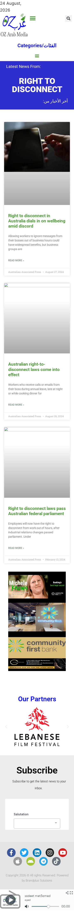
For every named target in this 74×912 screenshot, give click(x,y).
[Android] (30, 861)
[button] (32, 18)
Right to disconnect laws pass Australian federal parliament (37, 511)
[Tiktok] (56, 861)
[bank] (37, 669)
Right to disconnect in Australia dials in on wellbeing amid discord (36, 221)
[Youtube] (62, 852)
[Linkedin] (37, 852)
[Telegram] (43, 861)
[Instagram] (50, 852)
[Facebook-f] (11, 852)
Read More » (16, 260)
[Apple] (17, 861)
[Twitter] (24, 852)
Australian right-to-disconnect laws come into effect (34, 369)
